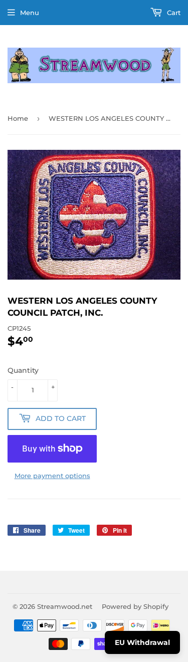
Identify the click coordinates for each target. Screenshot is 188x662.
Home (18, 118)
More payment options (52, 476)
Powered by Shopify (135, 606)
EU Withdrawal (142, 642)
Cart (172, 13)
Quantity (23, 370)
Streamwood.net (64, 606)
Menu (29, 13)
